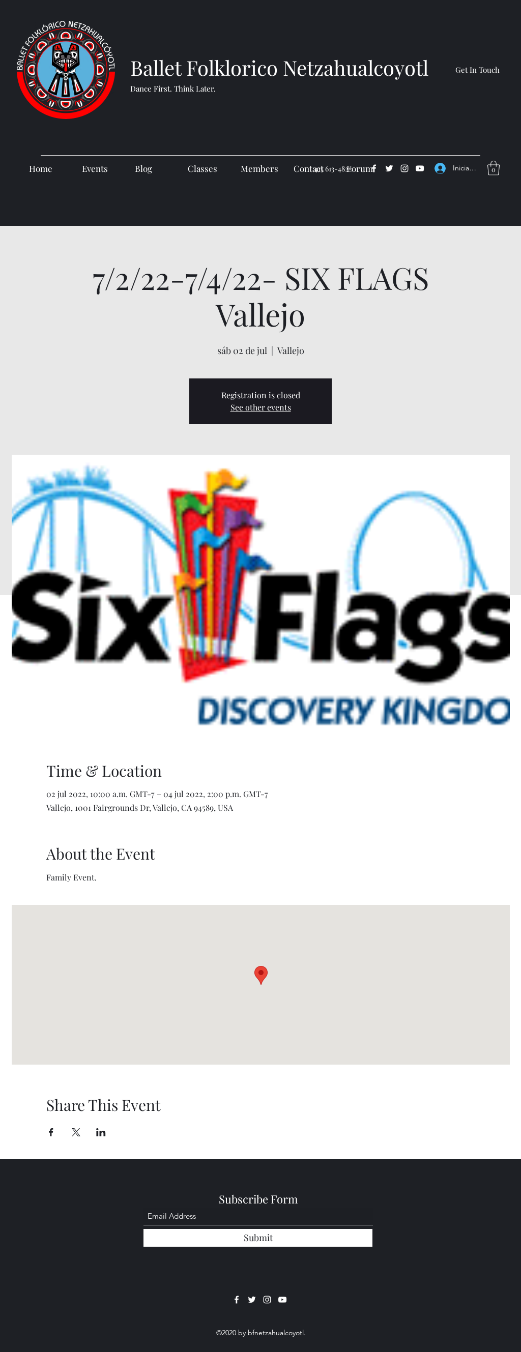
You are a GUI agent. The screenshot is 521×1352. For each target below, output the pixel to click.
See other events (260, 407)
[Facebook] (374, 168)
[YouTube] (420, 168)
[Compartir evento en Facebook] (51, 1132)
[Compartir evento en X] (76, 1132)
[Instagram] (404, 168)
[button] (493, 168)
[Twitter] (389, 168)
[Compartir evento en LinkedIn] (101, 1132)
